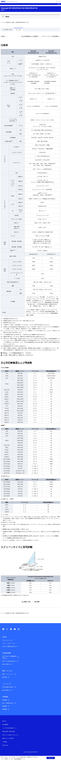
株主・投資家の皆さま (8, 703)
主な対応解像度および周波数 (29, 36)
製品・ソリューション (8, 674)
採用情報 (4, 709)
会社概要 (4, 700)
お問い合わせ (5, 745)
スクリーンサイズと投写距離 (49, 36)
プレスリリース (6, 640)
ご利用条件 (4, 741)
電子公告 (4, 721)
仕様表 (3, 36)
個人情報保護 (17, 758)
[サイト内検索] (56, 1)
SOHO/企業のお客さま (8, 687)
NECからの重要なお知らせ (9, 646)
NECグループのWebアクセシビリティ (10, 735)
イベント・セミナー (7, 643)
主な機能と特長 (7, 29)
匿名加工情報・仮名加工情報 (8, 731)
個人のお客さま (6, 664)
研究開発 (4, 706)
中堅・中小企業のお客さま (9, 661)
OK (50, 758)
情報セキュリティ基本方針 (8, 738)
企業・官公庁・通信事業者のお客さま (9, 657)
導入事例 (4, 677)
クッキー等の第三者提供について (9, 728)
